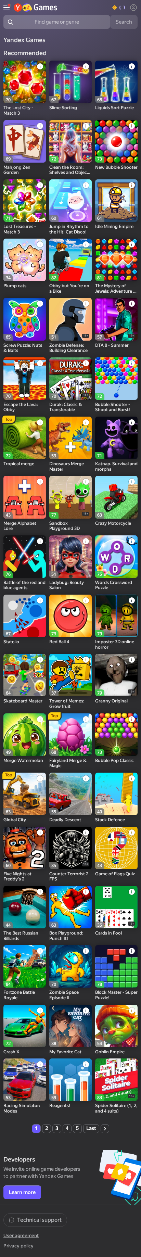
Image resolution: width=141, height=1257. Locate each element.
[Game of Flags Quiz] (116, 848)
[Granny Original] (116, 675)
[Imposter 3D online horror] (116, 616)
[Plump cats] (24, 260)
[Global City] (24, 794)
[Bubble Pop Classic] (116, 734)
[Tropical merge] (24, 438)
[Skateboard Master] (24, 675)
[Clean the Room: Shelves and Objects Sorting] (70, 141)
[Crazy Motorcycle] (116, 497)
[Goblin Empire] (116, 1026)
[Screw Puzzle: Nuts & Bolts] (24, 319)
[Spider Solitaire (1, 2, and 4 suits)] (116, 1079)
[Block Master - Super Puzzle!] (116, 966)
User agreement (21, 1235)
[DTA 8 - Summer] (116, 319)
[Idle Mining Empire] (116, 200)
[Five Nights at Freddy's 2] (24, 848)
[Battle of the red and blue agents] (24, 556)
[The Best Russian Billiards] (24, 907)
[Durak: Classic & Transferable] (70, 378)
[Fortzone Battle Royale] (24, 966)
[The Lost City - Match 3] (24, 82)
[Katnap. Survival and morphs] (116, 438)
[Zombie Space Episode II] (70, 966)
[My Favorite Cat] (70, 1026)
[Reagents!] (70, 1079)
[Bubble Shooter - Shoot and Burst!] (116, 378)
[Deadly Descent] (70, 794)
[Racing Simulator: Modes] (24, 1079)
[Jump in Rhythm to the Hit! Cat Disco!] (70, 200)
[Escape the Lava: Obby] (24, 378)
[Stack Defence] (116, 794)
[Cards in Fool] (116, 907)
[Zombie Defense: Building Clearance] (70, 319)
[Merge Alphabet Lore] (24, 497)
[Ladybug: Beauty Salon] (70, 556)
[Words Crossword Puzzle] (116, 556)
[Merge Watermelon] (24, 734)
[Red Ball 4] (70, 616)
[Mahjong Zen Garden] (24, 141)
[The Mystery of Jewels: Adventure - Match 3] (116, 260)
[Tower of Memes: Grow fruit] (70, 675)
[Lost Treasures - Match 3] (24, 200)
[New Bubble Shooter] (116, 141)
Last (91, 1128)
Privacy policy (18, 1245)
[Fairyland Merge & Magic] (70, 734)
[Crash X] (24, 1026)
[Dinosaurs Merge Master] (70, 438)
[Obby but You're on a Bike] (70, 260)
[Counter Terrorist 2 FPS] (70, 848)
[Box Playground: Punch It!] (70, 907)
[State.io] (24, 616)
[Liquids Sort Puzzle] (116, 82)
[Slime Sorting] (70, 82)
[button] (119, 7)
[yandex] (36, 7)
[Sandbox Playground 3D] (70, 497)
